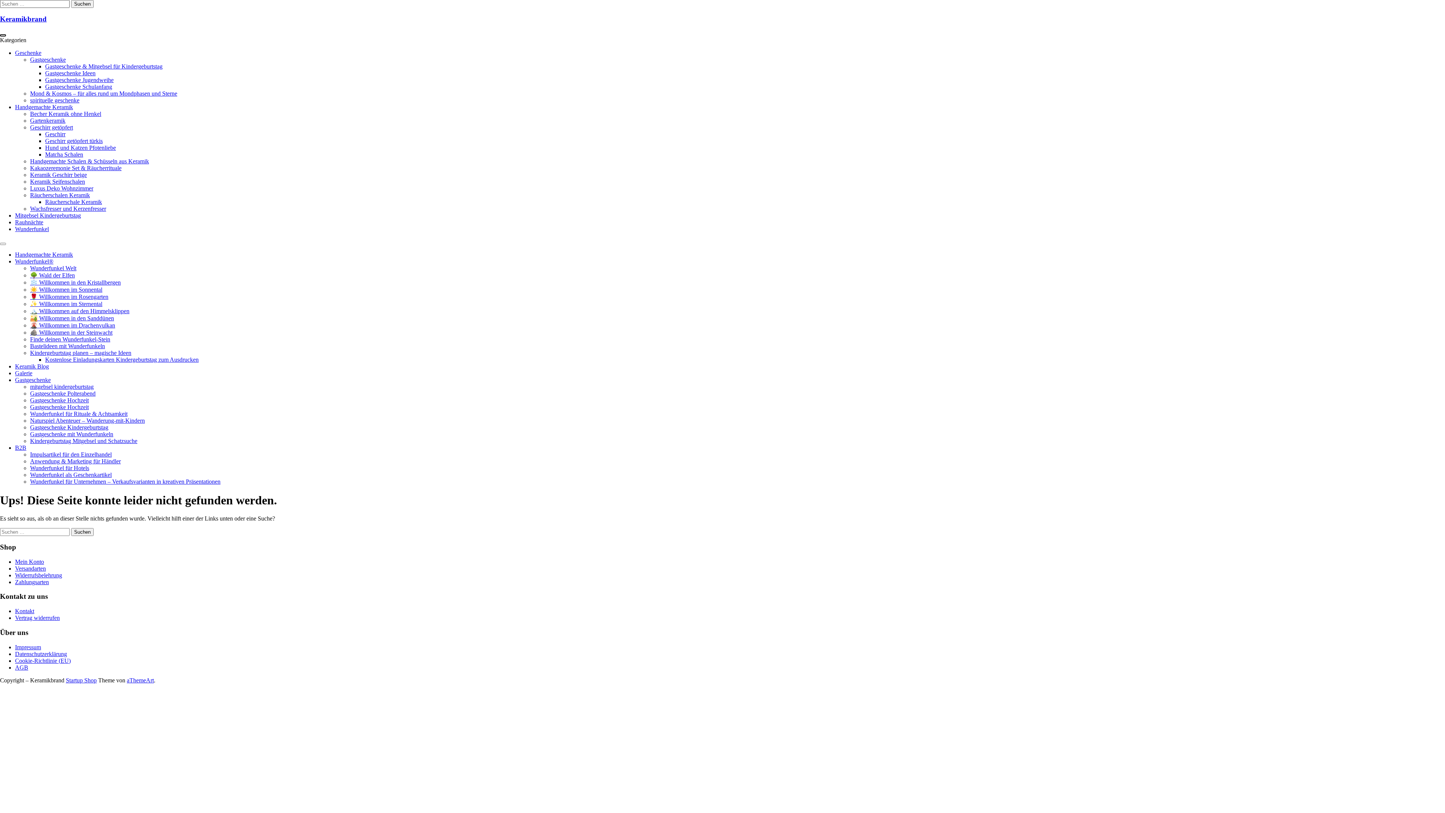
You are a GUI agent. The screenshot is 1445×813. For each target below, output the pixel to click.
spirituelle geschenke (54, 100)
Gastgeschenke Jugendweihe (79, 80)
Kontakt (24, 611)
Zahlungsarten (32, 582)
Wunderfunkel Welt (53, 268)
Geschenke (28, 53)
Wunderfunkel (32, 229)
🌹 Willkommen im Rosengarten (69, 297)
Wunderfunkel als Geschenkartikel (71, 475)
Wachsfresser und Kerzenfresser (68, 209)
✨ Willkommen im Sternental (66, 304)
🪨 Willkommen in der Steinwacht (71, 332)
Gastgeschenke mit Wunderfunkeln (71, 434)
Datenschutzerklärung (41, 654)
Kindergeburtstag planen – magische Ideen (80, 353)
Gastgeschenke (48, 59)
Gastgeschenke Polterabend (63, 393)
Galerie (23, 373)
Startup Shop (81, 680)
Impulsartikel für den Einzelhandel (71, 454)
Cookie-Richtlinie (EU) (43, 661)
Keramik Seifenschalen (57, 181)
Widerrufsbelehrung (38, 575)
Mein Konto (29, 562)
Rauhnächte (29, 222)
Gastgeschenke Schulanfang (78, 87)
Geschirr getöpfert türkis (74, 141)
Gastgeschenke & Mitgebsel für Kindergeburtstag (104, 66)
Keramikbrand (23, 19)
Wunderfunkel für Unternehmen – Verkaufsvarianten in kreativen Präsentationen (125, 481)
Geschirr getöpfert (51, 127)
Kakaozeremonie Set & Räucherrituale (76, 168)
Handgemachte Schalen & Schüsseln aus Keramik (89, 161)
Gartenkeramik (47, 120)
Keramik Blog (32, 366)
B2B (20, 448)
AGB (21, 667)
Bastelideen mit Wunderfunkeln (67, 346)
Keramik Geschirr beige (58, 175)
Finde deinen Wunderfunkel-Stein (70, 339)
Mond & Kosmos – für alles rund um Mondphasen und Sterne (103, 93)
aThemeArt (140, 680)
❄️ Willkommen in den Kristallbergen (75, 282)
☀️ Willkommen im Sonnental (66, 289)
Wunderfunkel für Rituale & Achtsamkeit (79, 414)
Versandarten (30, 568)
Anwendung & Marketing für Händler (75, 461)
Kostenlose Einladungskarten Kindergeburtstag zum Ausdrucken (122, 359)
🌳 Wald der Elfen (52, 275)
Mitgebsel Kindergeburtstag (48, 215)
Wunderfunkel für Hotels (59, 468)
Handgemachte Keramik (44, 107)
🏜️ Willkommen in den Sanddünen (72, 318)
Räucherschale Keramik (73, 202)
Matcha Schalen (64, 154)
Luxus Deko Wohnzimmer (61, 188)
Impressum (28, 647)
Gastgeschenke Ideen (70, 73)
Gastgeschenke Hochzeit (59, 400)
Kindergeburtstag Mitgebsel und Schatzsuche (83, 441)
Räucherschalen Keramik (60, 195)
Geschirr (55, 134)
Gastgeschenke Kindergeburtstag (69, 427)
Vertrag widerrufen (37, 618)
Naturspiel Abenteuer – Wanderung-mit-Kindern (87, 420)
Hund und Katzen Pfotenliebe (80, 148)
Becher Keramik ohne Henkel (65, 114)
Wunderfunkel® (34, 261)
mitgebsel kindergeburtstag (62, 387)
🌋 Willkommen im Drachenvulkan (72, 325)
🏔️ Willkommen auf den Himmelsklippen (79, 311)
